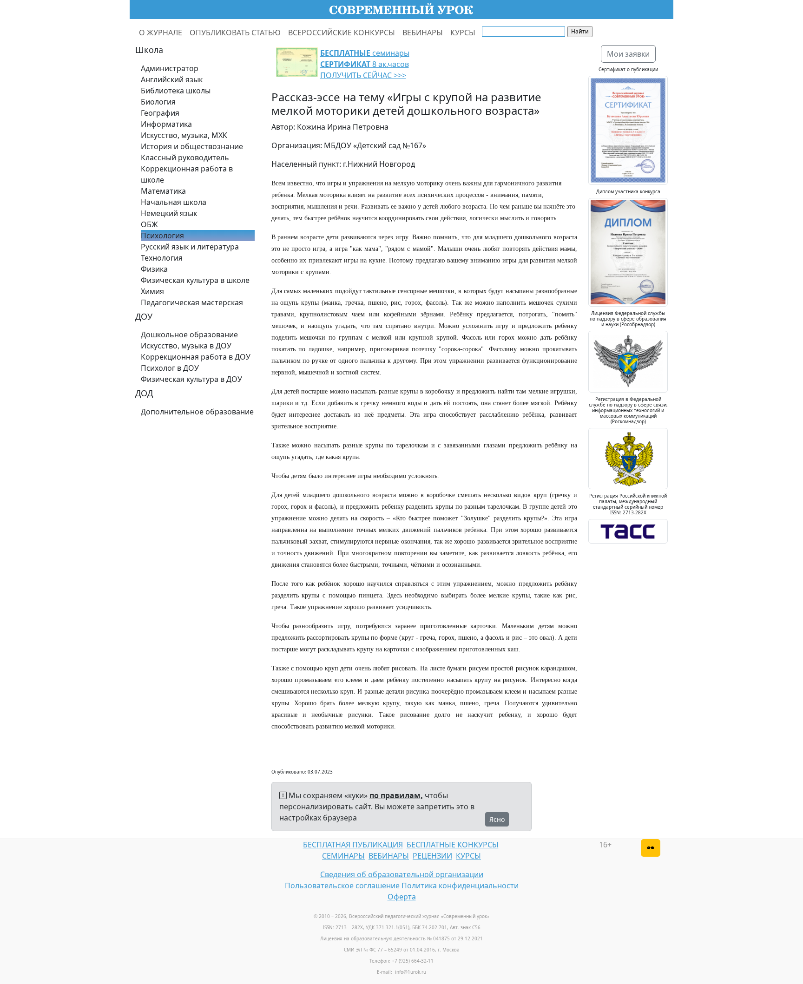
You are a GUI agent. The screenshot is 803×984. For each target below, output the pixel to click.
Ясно (497, 819)
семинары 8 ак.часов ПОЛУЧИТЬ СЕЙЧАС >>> (364, 64)
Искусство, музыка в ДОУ (186, 346)
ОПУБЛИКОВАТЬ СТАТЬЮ (235, 32)
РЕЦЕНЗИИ (432, 856)
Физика (154, 269)
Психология (162, 235)
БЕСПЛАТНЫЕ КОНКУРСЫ (453, 845)
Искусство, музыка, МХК (184, 135)
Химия (152, 291)
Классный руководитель (185, 157)
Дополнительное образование (197, 412)
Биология (158, 102)
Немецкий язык (169, 213)
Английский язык (172, 79)
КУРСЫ (462, 32)
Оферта (402, 897)
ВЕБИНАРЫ (422, 32)
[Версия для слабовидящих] (650, 848)
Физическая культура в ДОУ (191, 379)
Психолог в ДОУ (170, 368)
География (160, 113)
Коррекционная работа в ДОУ (195, 357)
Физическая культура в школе (195, 280)
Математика (163, 191)
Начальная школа (173, 202)
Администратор (169, 68)
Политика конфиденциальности (460, 885)
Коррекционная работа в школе (187, 174)
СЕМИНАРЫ (343, 856)
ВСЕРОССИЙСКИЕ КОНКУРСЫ (341, 32)
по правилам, (396, 795)
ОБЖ (149, 224)
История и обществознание (192, 146)
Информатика (166, 124)
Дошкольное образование (189, 334)
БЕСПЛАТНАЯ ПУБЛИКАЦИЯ (353, 845)
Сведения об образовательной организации (401, 874)
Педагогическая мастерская (192, 302)
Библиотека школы (176, 90)
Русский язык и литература (190, 247)
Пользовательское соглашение (342, 885)
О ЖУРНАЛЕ (160, 32)
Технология (162, 258)
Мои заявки (628, 54)
